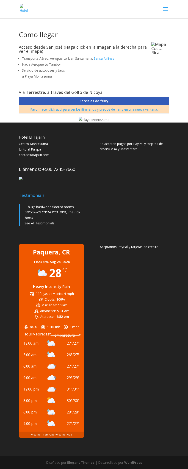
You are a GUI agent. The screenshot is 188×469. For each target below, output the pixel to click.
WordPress (133, 462)
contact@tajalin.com (34, 155)
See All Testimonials (39, 223)
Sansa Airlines (104, 58)
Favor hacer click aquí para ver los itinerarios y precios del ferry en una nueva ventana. (94, 109)
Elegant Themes (80, 462)
